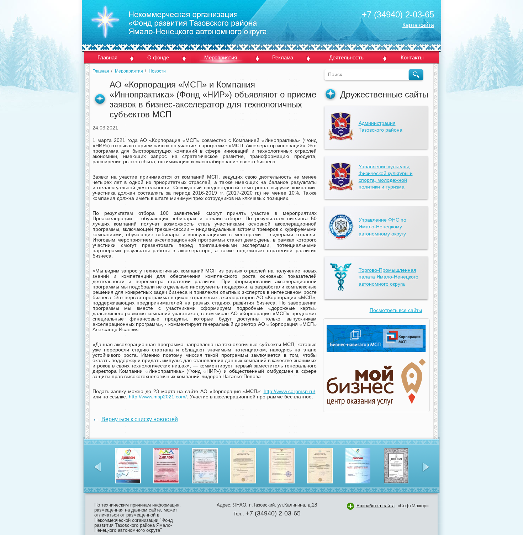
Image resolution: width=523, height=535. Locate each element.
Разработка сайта (375, 505)
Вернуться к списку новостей (139, 419)
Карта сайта (418, 25)
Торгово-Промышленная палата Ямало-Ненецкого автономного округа (388, 277)
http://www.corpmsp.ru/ (289, 391)
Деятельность (346, 57)
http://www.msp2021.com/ (158, 396)
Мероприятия (220, 57)
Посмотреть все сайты (396, 310)
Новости (157, 71)
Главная (107, 57)
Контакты (412, 57)
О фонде (158, 57)
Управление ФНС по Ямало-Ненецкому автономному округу (382, 226)
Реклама (282, 57)
